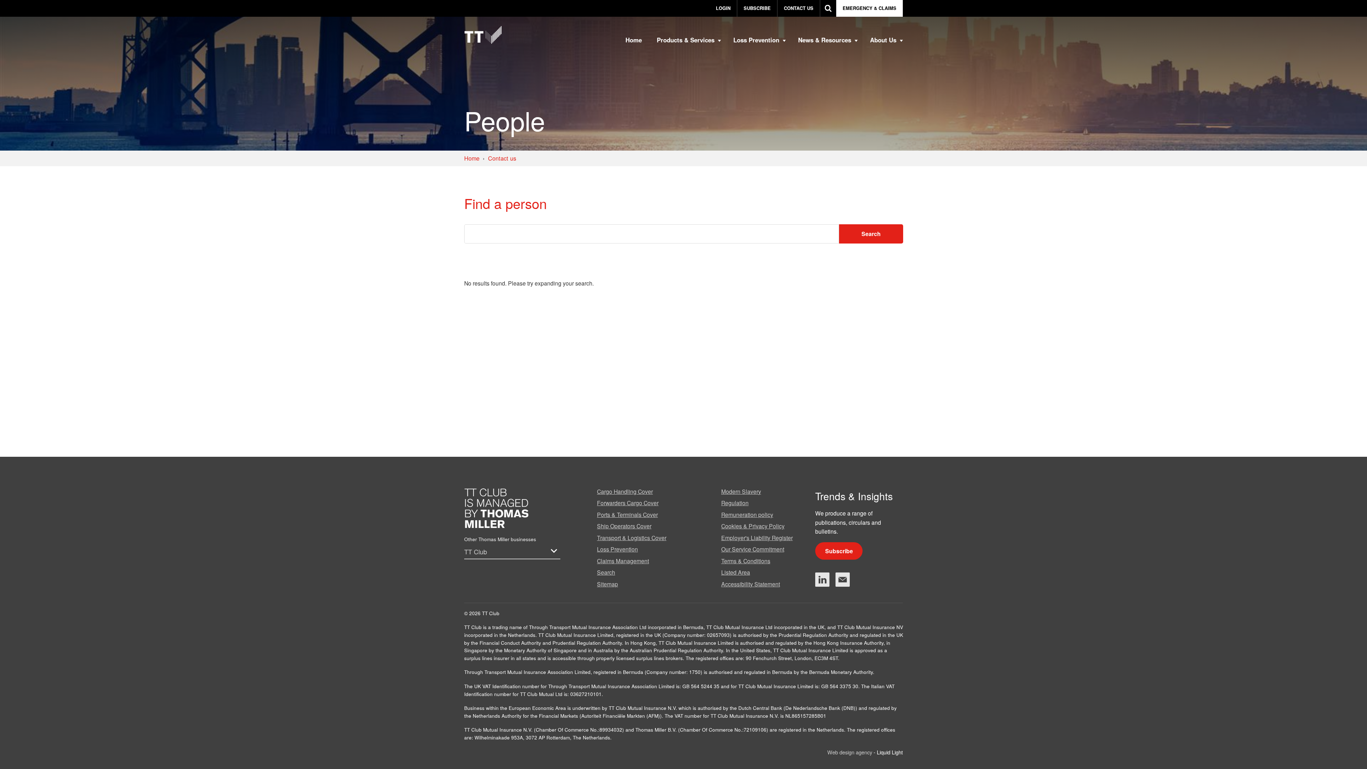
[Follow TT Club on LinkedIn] (822, 579)
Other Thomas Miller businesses (500, 539)
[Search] (828, 8)
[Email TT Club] (843, 579)
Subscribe (839, 551)
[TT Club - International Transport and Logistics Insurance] (483, 35)
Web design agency (850, 752)
